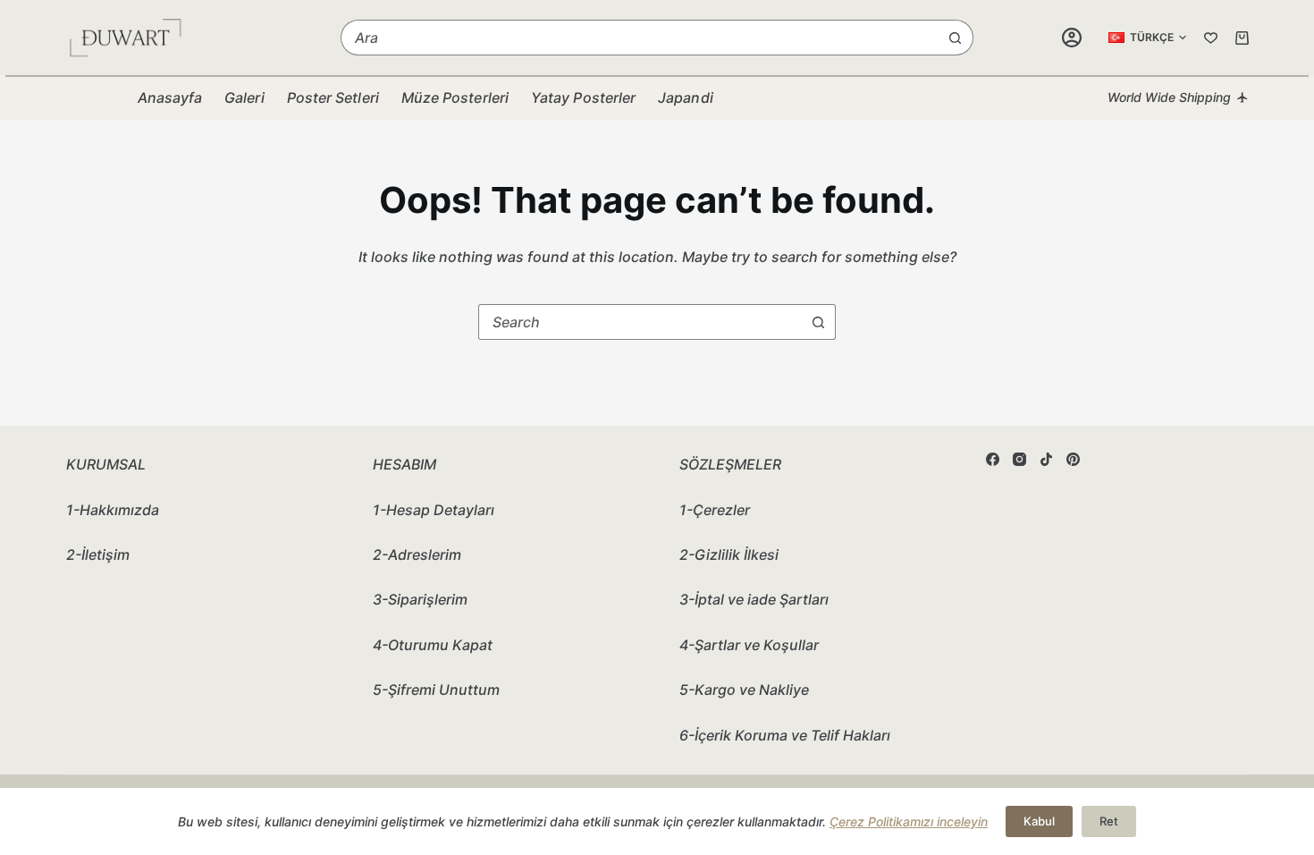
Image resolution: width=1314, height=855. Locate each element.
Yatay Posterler (583, 97)
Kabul (1039, 821)
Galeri (244, 97)
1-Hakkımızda (112, 510)
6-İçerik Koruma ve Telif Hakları (784, 735)
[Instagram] (1019, 459)
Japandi (685, 97)
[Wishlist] (1210, 38)
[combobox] (640, 37)
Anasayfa (170, 97)
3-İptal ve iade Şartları (754, 599)
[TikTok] (1046, 459)
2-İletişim (98, 554)
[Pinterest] (1073, 459)
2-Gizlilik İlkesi (729, 554)
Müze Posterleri (455, 97)
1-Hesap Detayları (433, 510)
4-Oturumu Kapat (433, 645)
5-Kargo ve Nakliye (744, 689)
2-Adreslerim (417, 554)
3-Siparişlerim (420, 599)
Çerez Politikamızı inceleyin (909, 821)
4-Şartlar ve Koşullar (749, 645)
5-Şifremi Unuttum (436, 689)
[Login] (1072, 37)
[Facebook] (992, 459)
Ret (1108, 821)
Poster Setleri (333, 97)
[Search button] (956, 38)
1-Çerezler (714, 510)
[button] (1147, 38)
